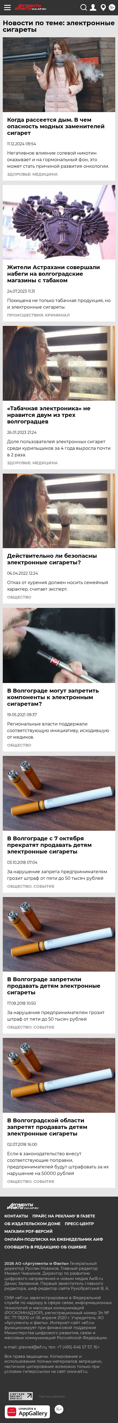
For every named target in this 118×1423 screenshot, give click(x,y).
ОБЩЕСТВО (19, 597)
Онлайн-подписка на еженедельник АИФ (53, 1239)
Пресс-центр (79, 1223)
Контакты (16, 1216)
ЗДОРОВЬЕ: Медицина (32, 174)
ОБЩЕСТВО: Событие (30, 886)
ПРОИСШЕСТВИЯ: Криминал (38, 315)
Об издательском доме (32, 1223)
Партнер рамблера (52, 1396)
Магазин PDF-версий (28, 1231)
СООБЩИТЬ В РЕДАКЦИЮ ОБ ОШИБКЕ (45, 1247)
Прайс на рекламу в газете (63, 1216)
